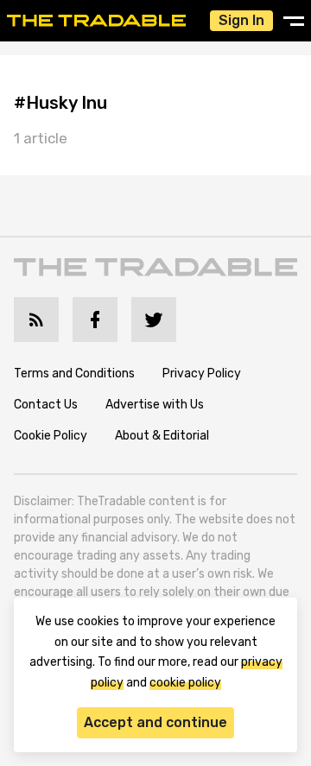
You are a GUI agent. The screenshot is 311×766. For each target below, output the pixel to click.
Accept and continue (155, 722)
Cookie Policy (50, 435)
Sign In (241, 20)
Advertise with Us (154, 404)
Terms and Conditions (74, 373)
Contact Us (46, 404)
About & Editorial (162, 435)
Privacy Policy (201, 373)
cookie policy (185, 682)
